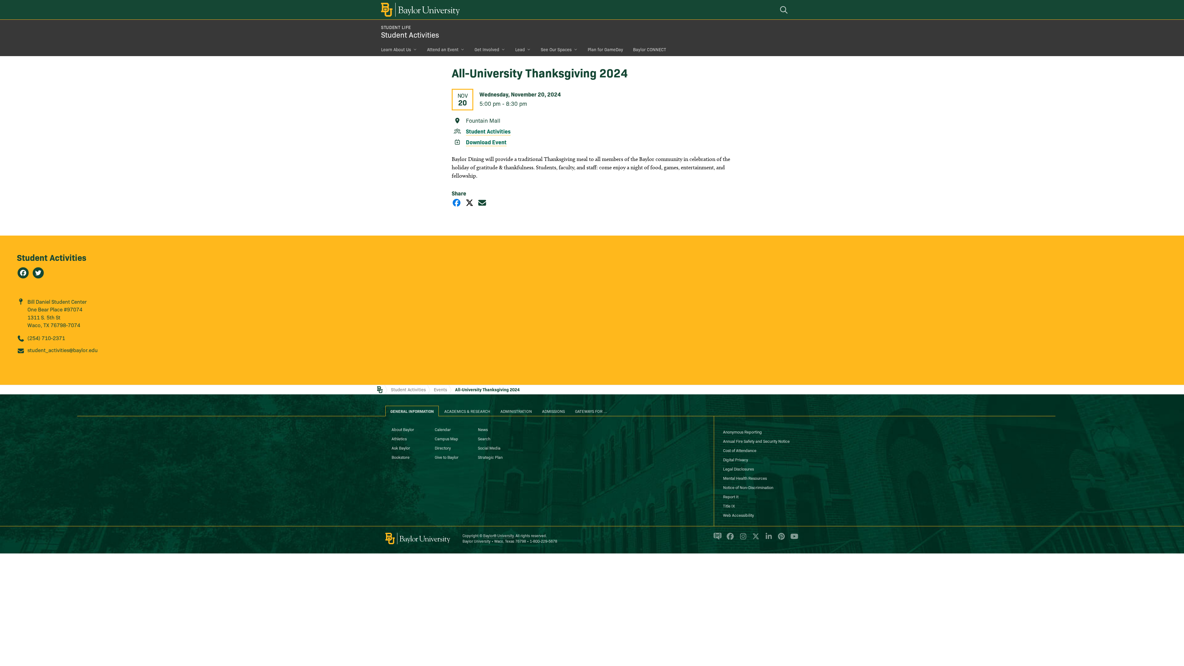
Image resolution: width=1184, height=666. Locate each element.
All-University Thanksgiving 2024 (487, 389)
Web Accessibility (738, 515)
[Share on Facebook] (457, 202)
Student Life (396, 27)
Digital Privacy (735, 459)
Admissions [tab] (553, 411)
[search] (784, 9)
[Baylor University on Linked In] (767, 539)
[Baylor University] (419, 9)
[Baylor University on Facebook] (729, 539)
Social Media (489, 447)
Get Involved (487, 49)
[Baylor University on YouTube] (793, 539)
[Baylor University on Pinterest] (780, 539)
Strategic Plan (490, 457)
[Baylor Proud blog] (716, 539)
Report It (730, 496)
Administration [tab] (516, 411)
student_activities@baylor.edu (62, 349)
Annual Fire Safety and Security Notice (756, 441)
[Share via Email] (482, 202)
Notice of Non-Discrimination (748, 487)
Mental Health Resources (745, 478)
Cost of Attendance (739, 450)
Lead (520, 49)
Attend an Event (442, 49)
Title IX (729, 505)
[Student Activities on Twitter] (38, 273)
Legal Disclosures (738, 468)
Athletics (399, 438)
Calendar (443, 429)
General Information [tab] (412, 411)
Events (440, 389)
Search (484, 438)
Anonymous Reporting (742, 431)
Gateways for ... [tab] (591, 411)
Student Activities (410, 34)
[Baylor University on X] (754, 539)
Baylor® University (498, 535)
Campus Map (446, 438)
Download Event (486, 142)
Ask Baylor (401, 447)
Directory (443, 447)
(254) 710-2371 (46, 337)
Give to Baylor (446, 457)
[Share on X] (470, 202)
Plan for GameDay (605, 49)
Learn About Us (396, 49)
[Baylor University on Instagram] (742, 539)
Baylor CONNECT (649, 49)
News (483, 429)
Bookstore (400, 457)
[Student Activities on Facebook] (23, 273)
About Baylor (403, 429)
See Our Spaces (556, 49)
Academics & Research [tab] (467, 411)
